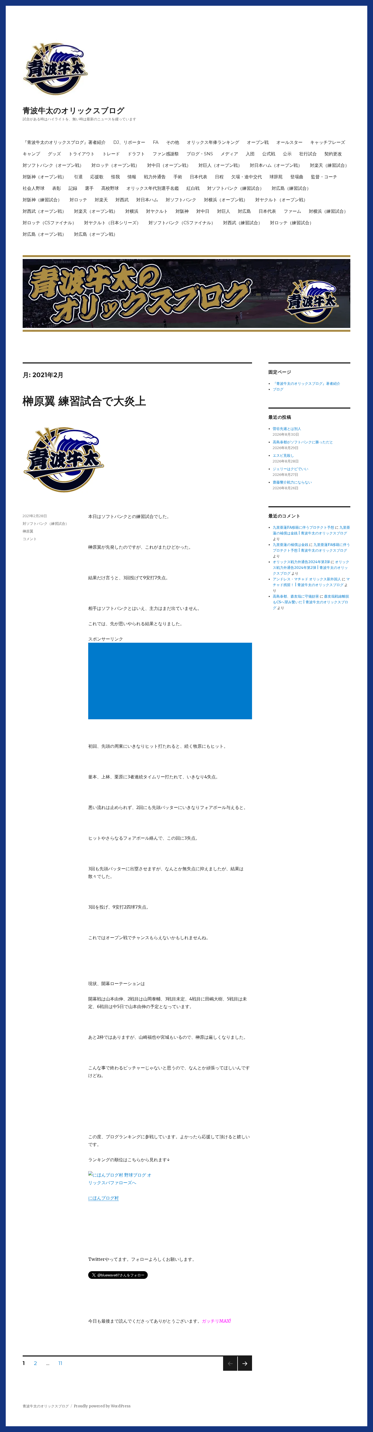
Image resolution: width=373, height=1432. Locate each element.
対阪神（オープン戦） (44, 176)
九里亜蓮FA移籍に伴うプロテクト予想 (303, 527)
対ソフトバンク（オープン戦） (53, 165)
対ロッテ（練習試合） (292, 222)
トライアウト (82, 153)
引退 (78, 176)
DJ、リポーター (129, 142)
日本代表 (198, 176)
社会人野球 (34, 188)
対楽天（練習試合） (329, 165)
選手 (89, 188)
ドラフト (136, 153)
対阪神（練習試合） (42, 199)
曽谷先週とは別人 (287, 428)
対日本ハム (147, 199)
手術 (177, 176)
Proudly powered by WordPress (102, 1406)
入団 (250, 153)
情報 (132, 176)
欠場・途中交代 (246, 176)
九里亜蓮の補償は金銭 (290, 544)
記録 (73, 188)
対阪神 (182, 211)
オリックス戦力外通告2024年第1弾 (301, 562)
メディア (229, 153)
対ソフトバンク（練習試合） (235, 188)
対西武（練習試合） (242, 222)
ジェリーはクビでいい (290, 469)
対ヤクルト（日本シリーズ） (112, 222)
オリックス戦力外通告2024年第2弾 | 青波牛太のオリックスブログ (311, 568)
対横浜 (131, 211)
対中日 (202, 211)
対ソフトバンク (181, 199)
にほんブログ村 (103, 1198)
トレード (111, 153)
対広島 (244, 211)
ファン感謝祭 (166, 153)
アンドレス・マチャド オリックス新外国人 (307, 579)
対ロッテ (78, 199)
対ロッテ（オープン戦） (115, 165)
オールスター (289, 142)
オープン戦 (258, 142)
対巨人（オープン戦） (220, 165)
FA (155, 142)
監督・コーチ (324, 176)
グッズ (54, 153)
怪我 (115, 176)
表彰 (56, 188)
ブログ (278, 389)
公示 (287, 153)
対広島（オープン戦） (44, 234)
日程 (219, 176)
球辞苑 (276, 176)
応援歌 (96, 176)
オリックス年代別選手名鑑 (152, 188)
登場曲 (296, 176)
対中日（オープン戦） (169, 165)
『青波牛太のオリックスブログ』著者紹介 (64, 142)
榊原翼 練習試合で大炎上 (84, 401)
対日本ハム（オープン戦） (276, 165)
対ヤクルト (157, 211)
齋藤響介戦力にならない (292, 482)
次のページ (243, 1370)
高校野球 (110, 188)
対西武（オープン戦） (44, 211)
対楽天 (101, 199)
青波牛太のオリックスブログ (74, 110)
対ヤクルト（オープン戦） (281, 199)
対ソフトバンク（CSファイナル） (182, 222)
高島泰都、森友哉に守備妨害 (296, 596)
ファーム (292, 211)
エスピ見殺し (283, 455)
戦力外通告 (155, 176)
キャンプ (31, 153)
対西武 (122, 199)
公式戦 (268, 153)
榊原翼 (28, 531)
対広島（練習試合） (291, 188)
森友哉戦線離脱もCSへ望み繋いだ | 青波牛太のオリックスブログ (311, 602)
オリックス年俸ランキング (213, 142)
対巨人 (223, 211)
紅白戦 (193, 188)
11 (60, 1364)
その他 (172, 142)
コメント (30, 539)
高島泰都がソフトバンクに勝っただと (303, 442)
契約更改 (333, 153)
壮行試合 (308, 153)
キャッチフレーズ (327, 142)
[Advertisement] (171, 681)
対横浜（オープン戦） (226, 199)
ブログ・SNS (200, 153)
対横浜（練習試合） (328, 211)
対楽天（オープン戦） (96, 211)
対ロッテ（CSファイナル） (49, 222)
